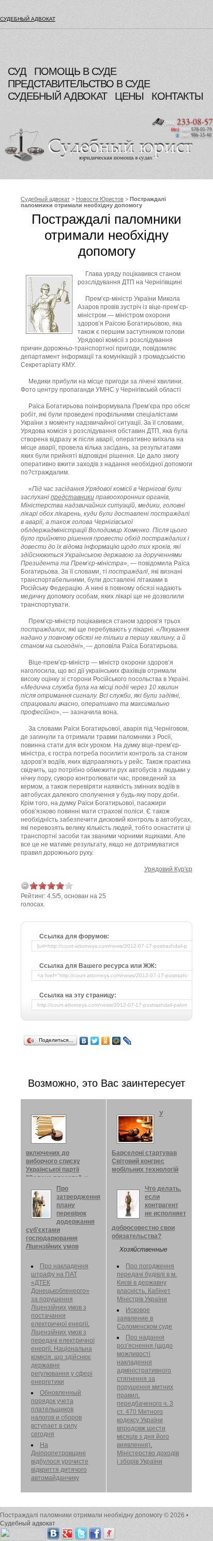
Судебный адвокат (27, 19)
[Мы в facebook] (95, 1531)
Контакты (177, 96)
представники (72, 497)
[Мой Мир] (116, 1040)
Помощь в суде (75, 71)
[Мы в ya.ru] (109, 1531)
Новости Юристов (100, 199)
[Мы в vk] (53, 1531)
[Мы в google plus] (67, 1531)
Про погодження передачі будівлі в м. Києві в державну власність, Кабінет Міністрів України (147, 1282)
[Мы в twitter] (81, 1531)
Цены (129, 96)
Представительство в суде (79, 83)
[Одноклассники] (105, 1040)
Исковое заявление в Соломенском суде (144, 1318)
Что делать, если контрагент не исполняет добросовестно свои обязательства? (149, 1212)
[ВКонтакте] (84, 1040)
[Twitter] (94, 1040)
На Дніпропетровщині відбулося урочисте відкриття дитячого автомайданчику (59, 1461)
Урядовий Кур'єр (168, 869)
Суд (17, 71)
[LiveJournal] (127, 1040)
